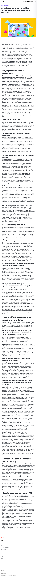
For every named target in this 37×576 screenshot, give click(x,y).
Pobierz (2, 545)
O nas (2, 556)
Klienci (2, 551)
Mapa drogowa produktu (5, 549)
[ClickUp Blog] (3, 1)
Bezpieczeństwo (3, 575)
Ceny (2, 542)
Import (2, 558)
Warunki (14, 575)
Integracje (2, 554)
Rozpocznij (25, 1)
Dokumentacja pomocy (5, 547)
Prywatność (10, 575)
